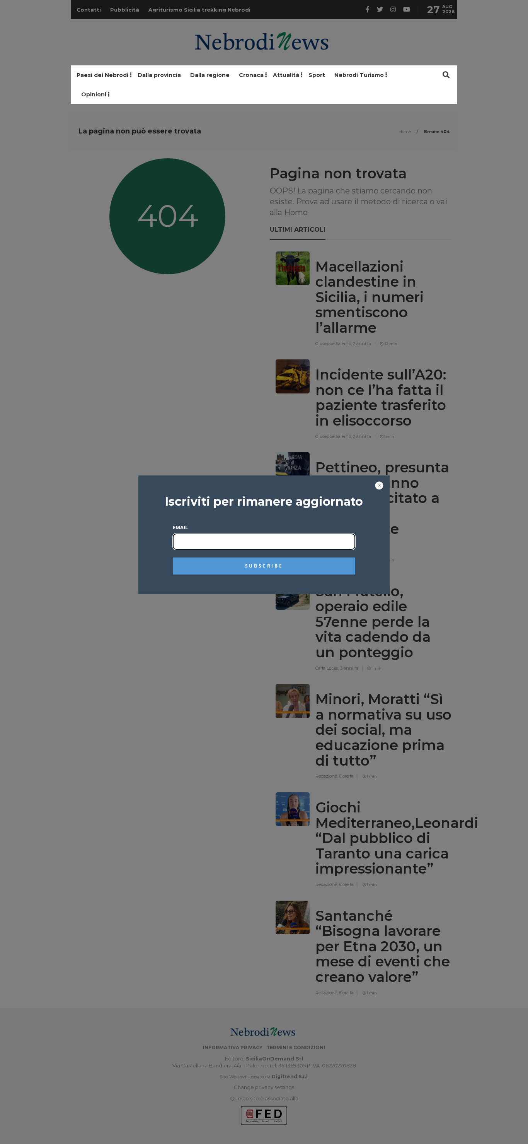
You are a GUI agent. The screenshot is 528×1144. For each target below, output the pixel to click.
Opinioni (93, 94)
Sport (316, 75)
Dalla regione (210, 75)
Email (180, 527)
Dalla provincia (159, 75)
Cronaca (251, 75)
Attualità (286, 75)
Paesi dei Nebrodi (102, 75)
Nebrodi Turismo (359, 75)
